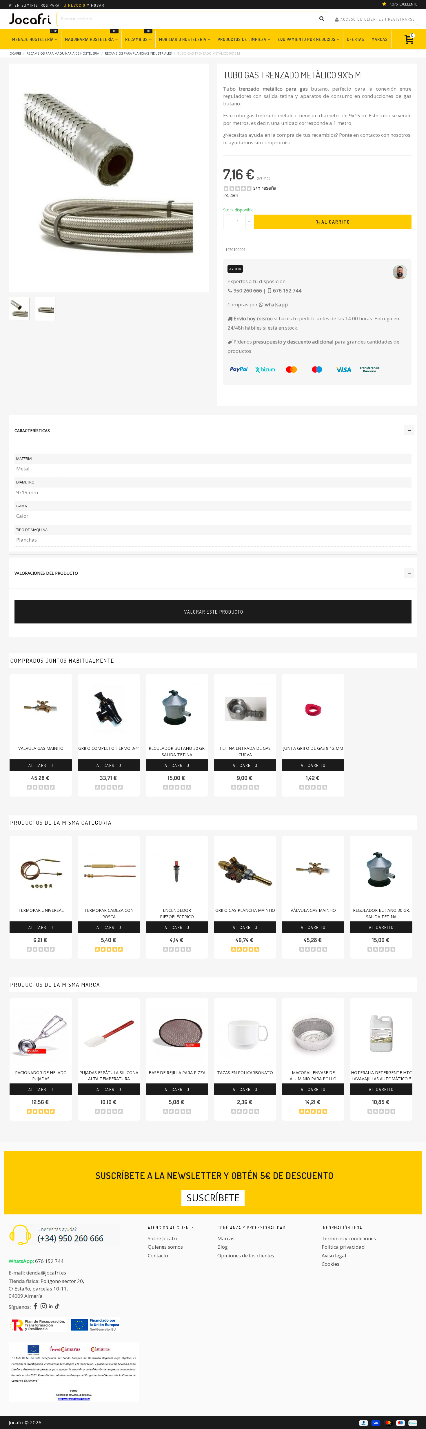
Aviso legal (334, 1255)
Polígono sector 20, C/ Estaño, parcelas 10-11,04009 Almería (46, 1288)
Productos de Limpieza (242, 39)
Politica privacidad (343, 1246)
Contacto (158, 1255)
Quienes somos (165, 1246)
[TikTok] (57, 1307)
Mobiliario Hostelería (182, 39)
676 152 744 (49, 1261)
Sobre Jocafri (162, 1238)
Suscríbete (213, 1197)
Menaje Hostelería (34, 36)
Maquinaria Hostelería (91, 36)
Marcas (380, 39)
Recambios (138, 36)
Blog (222, 1246)
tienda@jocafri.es (46, 1272)
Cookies (330, 1264)
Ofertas (355, 39)
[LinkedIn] (50, 1307)
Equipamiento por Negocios (307, 39)
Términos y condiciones (349, 1238)
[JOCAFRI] (30, 19)
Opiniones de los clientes (245, 1255)
